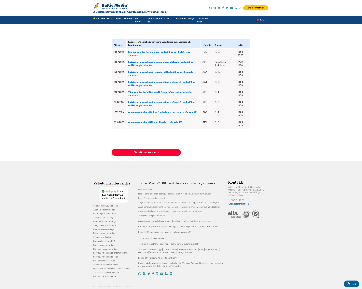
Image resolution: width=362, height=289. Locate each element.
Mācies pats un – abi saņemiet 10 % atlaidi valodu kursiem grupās (174, 194)
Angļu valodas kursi (147, 211)
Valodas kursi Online (193, 211)
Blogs (191, 18)
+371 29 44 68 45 (236, 200)
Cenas (118, 18)
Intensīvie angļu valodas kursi (151, 198)
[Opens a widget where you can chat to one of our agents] (351, 284)
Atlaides (127, 18)
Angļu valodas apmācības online (152, 202)
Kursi (109, 18)
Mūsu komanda (145, 189)
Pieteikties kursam (145, 152)
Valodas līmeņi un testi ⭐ (159, 20)
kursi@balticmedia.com (238, 204)
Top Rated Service (112, 195)
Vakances (181, 18)
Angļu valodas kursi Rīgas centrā (175, 207)
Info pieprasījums (255, 8)
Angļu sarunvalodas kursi (149, 207)
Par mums (138, 20)
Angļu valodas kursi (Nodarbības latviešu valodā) (155, 122)
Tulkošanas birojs (202, 20)
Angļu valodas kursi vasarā (179, 202)
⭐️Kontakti (99, 18)
